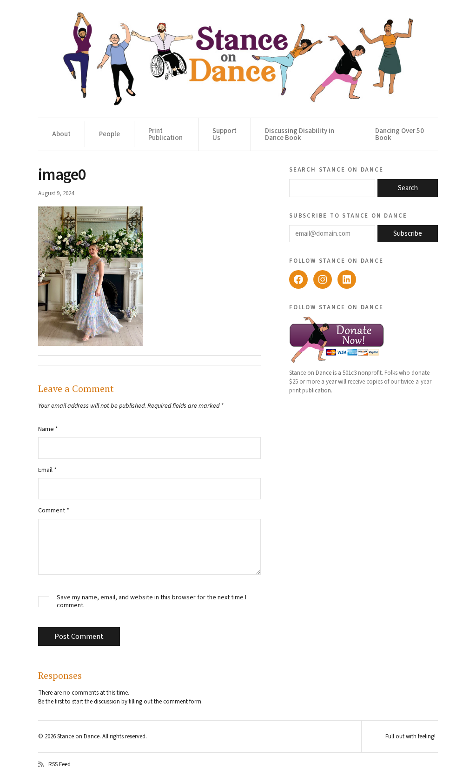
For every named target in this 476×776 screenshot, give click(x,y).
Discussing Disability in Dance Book (299, 134)
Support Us (224, 134)
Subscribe (407, 234)
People (109, 134)
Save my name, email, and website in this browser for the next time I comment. (151, 602)
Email (47, 470)
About (61, 134)
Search (408, 188)
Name (48, 429)
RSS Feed (59, 764)
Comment (53, 510)
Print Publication (165, 134)
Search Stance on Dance (336, 169)
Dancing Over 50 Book (399, 134)
